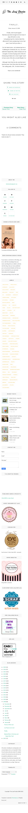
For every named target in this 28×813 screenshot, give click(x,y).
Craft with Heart (16, 307)
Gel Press (4, 330)
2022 (4, 669)
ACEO (17, 292)
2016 (4, 683)
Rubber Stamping (6, 356)
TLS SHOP (5, 197)
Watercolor (5, 379)
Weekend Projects (13, 379)
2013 (4, 690)
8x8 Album (12, 289)
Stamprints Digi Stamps (15, 369)
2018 (4, 678)
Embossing (12, 315)
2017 (4, 681)
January (6, 722)
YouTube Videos (11, 382)
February (7, 720)
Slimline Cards (5, 366)
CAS (9, 305)
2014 (4, 687)
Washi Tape (13, 377)
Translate (13, 774)
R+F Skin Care (11, 215)
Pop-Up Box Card (15, 351)
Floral (14, 323)
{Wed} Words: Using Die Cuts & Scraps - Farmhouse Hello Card (15, 400)
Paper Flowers (5, 346)
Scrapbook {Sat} (5, 361)
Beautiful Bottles (6, 302)
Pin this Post (15, 94)
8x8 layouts (4, 292)
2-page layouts (13, 284)
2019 (4, 676)
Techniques (14, 372)
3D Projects (4, 287)
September (7, 708)
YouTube (12, 209)
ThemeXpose (15, 797)
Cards (3, 307)
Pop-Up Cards (5, 354)
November (7, 706)
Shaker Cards (5, 364)
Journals (4, 338)
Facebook (5, 203)
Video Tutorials (5, 377)
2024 (4, 667)
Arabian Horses (5, 297)
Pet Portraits (5, 348)
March (6, 717)
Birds (13, 302)
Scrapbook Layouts (6, 359)
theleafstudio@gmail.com (11, 184)
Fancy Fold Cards (16, 320)
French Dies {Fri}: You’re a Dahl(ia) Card (15, 408)
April (6, 715)
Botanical (4, 305)
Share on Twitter (15, 90)
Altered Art (15, 294)
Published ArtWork (14, 354)
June (6, 713)
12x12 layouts (5, 284)
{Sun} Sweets (5, 384)
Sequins (12, 361)
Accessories (8, 294)
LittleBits (17, 338)
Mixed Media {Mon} (14, 343)
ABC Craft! (11, 292)
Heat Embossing (5, 336)
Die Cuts (11, 312)
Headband (11, 333)
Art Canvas (13, 297)
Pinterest (12, 203)
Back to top (21, 802)
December (7, 704)
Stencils (4, 372)
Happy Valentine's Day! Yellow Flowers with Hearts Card (15, 438)
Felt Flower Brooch (6, 323)
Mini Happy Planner (12, 341)
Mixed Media (5, 343)
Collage (8, 307)
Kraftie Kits (11, 338)
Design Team (5, 312)
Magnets (4, 341)
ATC (3, 294)
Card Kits (14, 305)
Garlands (13, 328)
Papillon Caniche (14, 346)
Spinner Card (5, 369)
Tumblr (4, 215)
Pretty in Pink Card (8, 724)
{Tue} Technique (5, 387)
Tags (9, 372)
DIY (14, 310)
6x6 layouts (11, 287)
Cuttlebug (9, 310)
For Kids (4, 325)
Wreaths (4, 382)
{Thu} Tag (12, 384)
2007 (4, 738)
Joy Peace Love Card (9, 727)
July (5, 710)
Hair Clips (4, 333)
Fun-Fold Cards (5, 328)
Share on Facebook (14, 87)
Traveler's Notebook (6, 374)
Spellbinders (13, 366)
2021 (4, 671)
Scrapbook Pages (16, 359)
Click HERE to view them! (8, 498)
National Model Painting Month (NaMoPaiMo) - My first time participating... (15, 419)
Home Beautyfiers (15, 336)
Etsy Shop (12, 197)
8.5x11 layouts (5, 289)
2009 (4, 699)
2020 (4, 674)
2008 (4, 701)
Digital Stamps (5, 315)
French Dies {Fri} (11, 325)
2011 (4, 694)
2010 (4, 697)
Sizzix (11, 364)
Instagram (5, 209)
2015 (4, 685)
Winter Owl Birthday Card (14, 428)
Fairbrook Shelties (6, 320)
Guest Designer (11, 330)
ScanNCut (14, 356)
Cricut (3, 310)
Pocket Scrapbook (6, 351)
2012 (4, 692)
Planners (12, 348)
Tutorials (15, 374)
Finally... (6, 731)
